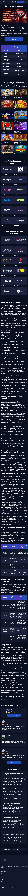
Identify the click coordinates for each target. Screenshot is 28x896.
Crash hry (15, 86)
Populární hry (3, 86)
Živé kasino (9, 86)
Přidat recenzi (14, 715)
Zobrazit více (14, 762)
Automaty (23, 86)
